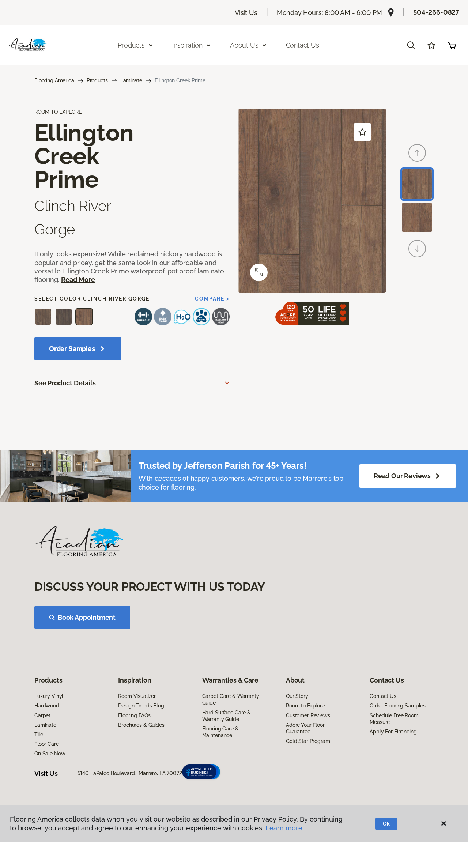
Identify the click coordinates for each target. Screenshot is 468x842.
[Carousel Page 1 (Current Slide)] (417, 184)
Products (97, 80)
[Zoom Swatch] (259, 272)
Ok (386, 824)
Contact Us (302, 45)
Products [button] (131, 45)
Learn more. (284, 828)
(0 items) (452, 45)
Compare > (212, 299)
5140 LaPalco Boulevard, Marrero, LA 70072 (130, 773)
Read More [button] (78, 279)
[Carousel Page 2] (417, 217)
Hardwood (46, 706)
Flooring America (54, 80)
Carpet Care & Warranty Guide (230, 699)
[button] (411, 45)
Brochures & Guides (141, 725)
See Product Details (65, 383)
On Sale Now (49, 753)
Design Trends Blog (141, 706)
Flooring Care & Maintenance (220, 732)
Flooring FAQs (134, 715)
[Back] (417, 153)
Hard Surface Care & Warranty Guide (226, 716)
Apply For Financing (393, 732)
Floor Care (46, 744)
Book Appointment (87, 617)
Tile (38, 734)
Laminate (131, 80)
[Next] (417, 248)
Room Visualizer (137, 696)
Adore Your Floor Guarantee (305, 728)
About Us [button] (244, 45)
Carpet (42, 715)
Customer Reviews (308, 715)
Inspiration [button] (187, 45)
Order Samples (72, 348)
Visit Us (246, 12)
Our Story (297, 696)
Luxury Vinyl (48, 696)
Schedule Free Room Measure (394, 719)
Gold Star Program (308, 741)
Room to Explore (305, 706)
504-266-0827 (436, 12)
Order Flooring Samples (398, 706)
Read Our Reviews (402, 476)
